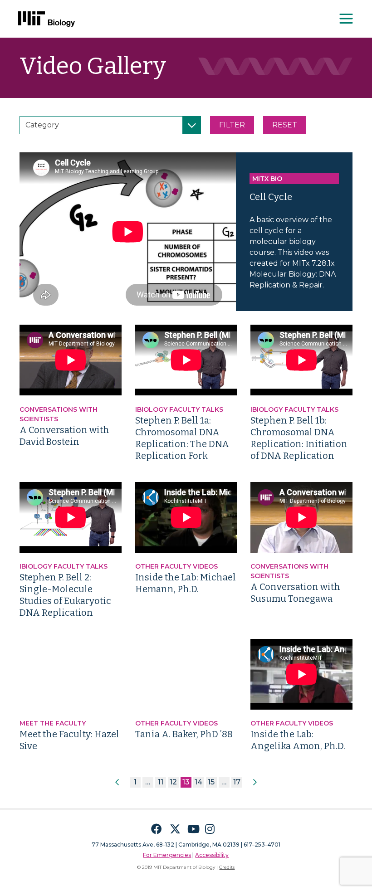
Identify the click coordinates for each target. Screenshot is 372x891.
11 (160, 782)
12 (173, 782)
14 (198, 782)
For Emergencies (167, 855)
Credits (227, 867)
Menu (346, 19)
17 (236, 782)
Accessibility (212, 855)
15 (211, 782)
